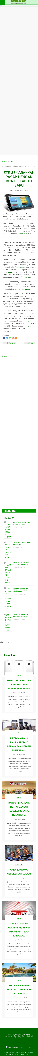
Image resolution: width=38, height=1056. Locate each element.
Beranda (6, 1052)
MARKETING (19, 864)
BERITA (12, 161)
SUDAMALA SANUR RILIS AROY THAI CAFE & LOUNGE (19, 989)
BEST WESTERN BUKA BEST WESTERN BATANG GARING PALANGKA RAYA (21, 590)
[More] (15, 338)
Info (33, 1052)
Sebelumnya (10, 343)
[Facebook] (4, 338)
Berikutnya (29, 343)
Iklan (29, 1052)
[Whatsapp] (10, 338)
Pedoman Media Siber (21, 1052)
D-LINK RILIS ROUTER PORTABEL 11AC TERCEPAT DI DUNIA (19, 684)
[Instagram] (13, 338)
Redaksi (12, 1052)
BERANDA (4, 161)
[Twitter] (7, 338)
